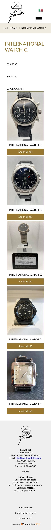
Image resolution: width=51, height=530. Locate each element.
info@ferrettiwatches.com (28, 458)
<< (4, 28)
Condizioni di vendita (25, 512)
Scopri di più (25, 151)
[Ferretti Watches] (16, 21)
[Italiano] (40, 11)
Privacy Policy (25, 507)
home (13, 28)
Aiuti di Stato (25, 518)
